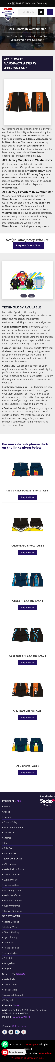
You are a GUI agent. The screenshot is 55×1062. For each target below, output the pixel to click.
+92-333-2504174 (20, 1016)
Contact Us (8, 832)
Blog (5, 842)
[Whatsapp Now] (4, 1044)
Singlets (7, 968)
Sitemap (7, 837)
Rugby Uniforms (11, 905)
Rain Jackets (9, 963)
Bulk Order (9, 848)
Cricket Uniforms (11, 874)
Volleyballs (8, 1000)
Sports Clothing (11, 921)
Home (6, 806)
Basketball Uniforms (13, 869)
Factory (7, 816)
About (6, 811)
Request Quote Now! (28, 245)
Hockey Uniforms (12, 884)
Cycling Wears (10, 879)
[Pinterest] (23, 1032)
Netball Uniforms (12, 895)
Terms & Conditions (13, 827)
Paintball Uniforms (12, 900)
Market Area (9, 853)
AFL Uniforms (10, 864)
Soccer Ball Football (13, 994)
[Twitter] (10, 1032)
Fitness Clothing (11, 932)
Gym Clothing (10, 937)
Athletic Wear (10, 926)
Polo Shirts (8, 958)
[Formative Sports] (8, 14)
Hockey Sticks (10, 989)
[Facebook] (4, 1032)
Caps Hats (8, 942)
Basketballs (9, 979)
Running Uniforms (12, 910)
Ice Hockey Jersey (12, 890)
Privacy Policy (10, 822)
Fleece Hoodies (11, 947)
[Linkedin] (17, 1032)
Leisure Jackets (10, 952)
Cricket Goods (10, 984)
